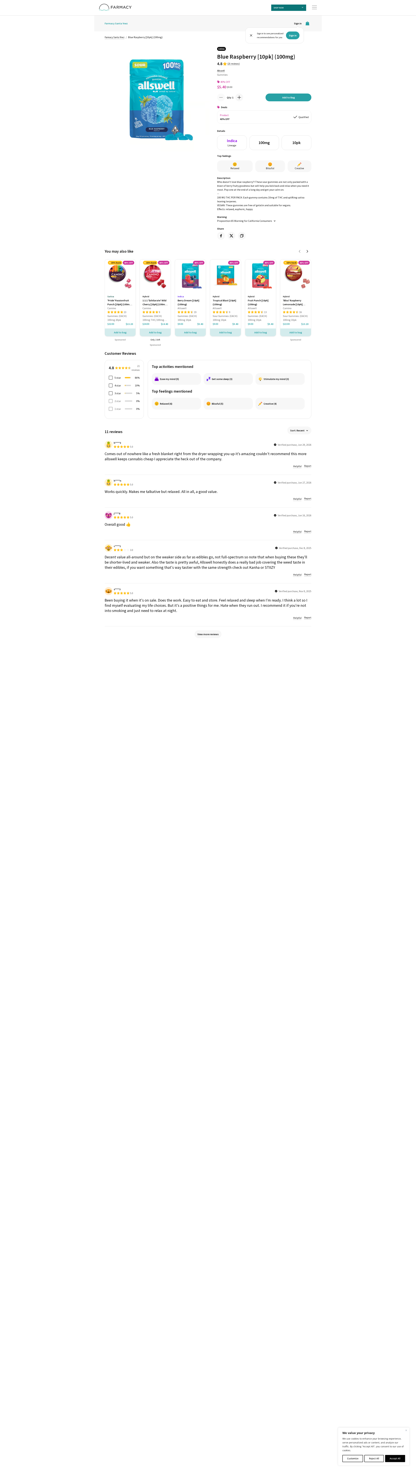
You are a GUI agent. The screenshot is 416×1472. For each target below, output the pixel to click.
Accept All (395, 1458)
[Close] (406, 1430)
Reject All (374, 1458)
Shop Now (279, 7)
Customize (352, 1458)
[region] (374, 1447)
